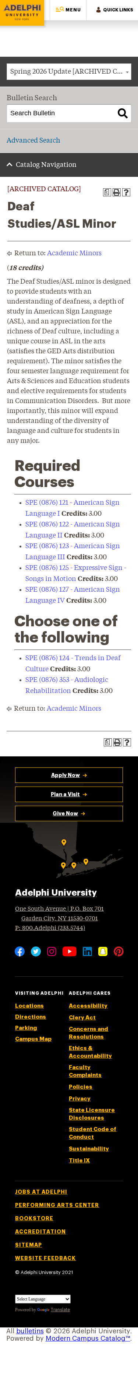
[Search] (122, 113)
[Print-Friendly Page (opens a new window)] (117, 192)
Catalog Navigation (46, 165)
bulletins (30, 1331)
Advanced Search (33, 140)
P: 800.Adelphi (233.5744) (50, 928)
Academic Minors (74, 253)
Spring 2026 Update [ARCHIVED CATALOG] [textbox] (70, 72)
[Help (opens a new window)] (126, 192)
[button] (68, 10)
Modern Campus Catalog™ (88, 1338)
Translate (60, 1310)
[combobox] (69, 71)
